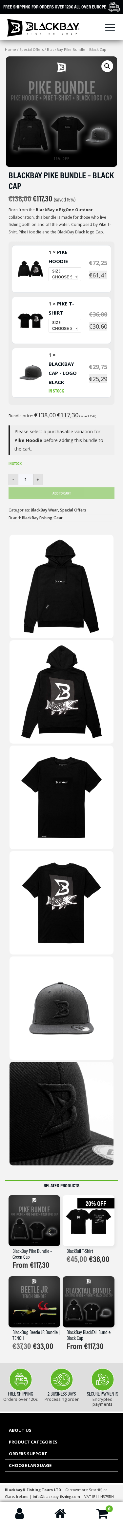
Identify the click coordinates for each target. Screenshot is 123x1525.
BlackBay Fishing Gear (42, 518)
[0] (102, 1516)
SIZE (56, 271)
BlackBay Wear (44, 510)
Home (10, 49)
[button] (107, 66)
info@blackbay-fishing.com (57, 1496)
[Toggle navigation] (110, 28)
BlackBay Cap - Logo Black (63, 373)
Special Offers (31, 49)
